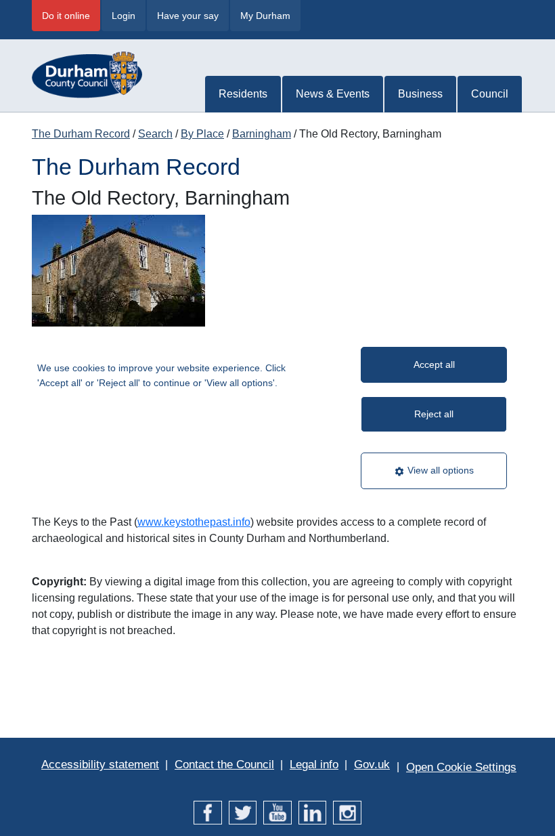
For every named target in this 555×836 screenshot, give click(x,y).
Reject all (433, 414)
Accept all (434, 364)
